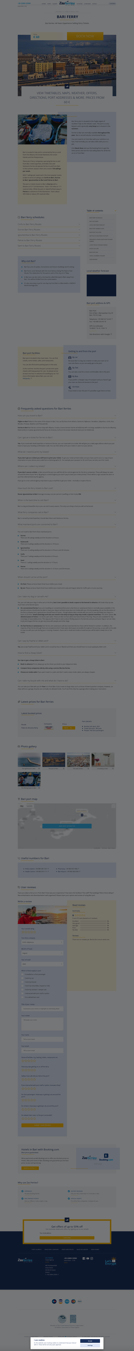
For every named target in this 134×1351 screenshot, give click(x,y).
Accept (90, 1341)
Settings (90, 1345)
